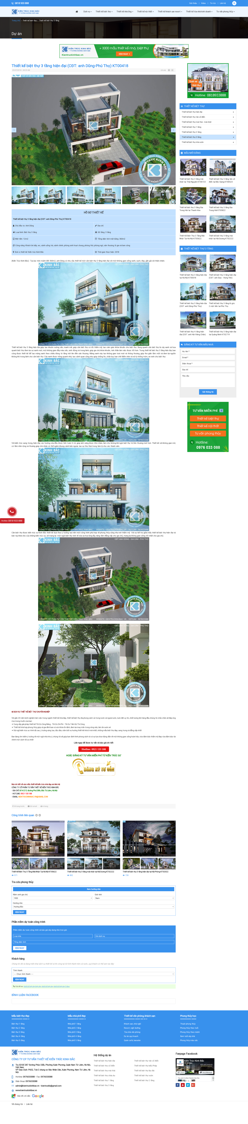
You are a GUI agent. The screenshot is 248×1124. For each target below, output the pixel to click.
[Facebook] (178, 1085)
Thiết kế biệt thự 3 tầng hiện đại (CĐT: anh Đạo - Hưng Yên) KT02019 (222, 276)
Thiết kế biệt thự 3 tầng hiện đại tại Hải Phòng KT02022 (34, 872)
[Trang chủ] (78, 11)
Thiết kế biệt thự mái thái (104, 1070)
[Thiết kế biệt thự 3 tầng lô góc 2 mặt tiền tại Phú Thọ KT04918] (222, 291)
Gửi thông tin (208, 392)
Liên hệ (223, 3)
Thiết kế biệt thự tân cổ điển (193, 117)
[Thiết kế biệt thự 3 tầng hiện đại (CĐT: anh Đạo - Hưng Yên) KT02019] (222, 263)
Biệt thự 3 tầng (18, 1032)
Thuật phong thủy (187, 1024)
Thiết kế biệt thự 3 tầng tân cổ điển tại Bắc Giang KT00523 (222, 180)
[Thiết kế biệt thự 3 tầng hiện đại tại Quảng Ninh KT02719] (222, 320)
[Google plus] (193, 1085)
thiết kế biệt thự (47, 986)
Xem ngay (19, 912)
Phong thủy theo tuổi (189, 1028)
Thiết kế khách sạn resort (169, 11)
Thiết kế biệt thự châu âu (104, 1075)
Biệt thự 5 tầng (18, 1040)
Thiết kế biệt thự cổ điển (104, 1066)
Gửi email (33, 806)
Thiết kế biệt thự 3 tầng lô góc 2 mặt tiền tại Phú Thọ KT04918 (222, 305)
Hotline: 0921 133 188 (94, 749)
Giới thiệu (193, 3)
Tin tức (213, 3)
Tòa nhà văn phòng (132, 1032)
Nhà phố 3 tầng (74, 1032)
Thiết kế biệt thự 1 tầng (191, 127)
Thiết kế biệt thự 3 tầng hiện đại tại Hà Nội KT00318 (193, 276)
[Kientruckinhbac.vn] (26, 11)
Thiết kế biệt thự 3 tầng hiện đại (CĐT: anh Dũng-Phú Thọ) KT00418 (193, 305)
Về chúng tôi (17, 1104)
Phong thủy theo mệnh (190, 1032)
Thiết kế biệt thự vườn (143, 1075)
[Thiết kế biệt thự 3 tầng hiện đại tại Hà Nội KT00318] (193, 263)
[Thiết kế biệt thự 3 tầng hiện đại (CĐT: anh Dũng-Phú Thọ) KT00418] (193, 291)
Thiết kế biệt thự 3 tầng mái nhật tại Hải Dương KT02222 (221, 237)
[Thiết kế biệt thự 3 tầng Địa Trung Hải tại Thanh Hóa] (193, 196)
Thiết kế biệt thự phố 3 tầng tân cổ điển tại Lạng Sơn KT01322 (148, 872)
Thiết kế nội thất (144, 11)
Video (203, 3)
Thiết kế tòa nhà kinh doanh (198, 11)
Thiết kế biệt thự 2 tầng (191, 132)
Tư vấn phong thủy (224, 11)
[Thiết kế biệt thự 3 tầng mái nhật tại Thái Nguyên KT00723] (193, 167)
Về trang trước (19, 806)
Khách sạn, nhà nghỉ (132, 1024)
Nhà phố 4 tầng (74, 1036)
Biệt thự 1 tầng (18, 1024)
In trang (45, 806)
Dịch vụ (86, 11)
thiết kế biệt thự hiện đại (32, 986)
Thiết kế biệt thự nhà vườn (193, 142)
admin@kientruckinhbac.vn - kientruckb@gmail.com (38, 1086)
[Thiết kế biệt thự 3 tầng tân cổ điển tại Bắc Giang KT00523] (222, 167)
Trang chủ (16, 20)
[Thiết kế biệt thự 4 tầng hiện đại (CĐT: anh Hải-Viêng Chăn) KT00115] (193, 320)
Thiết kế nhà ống (124, 11)
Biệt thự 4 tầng (18, 1036)
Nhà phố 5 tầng (74, 1040)
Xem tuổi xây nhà (187, 1036)
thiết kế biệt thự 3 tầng (62, 986)
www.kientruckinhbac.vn (26, 1090)
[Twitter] (188, 1085)
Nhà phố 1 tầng (74, 1024)
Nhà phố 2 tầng (74, 1028)
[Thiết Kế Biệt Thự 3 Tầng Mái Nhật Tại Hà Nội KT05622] (193, 224)
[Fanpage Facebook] (195, 1070)
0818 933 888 (22, 3)
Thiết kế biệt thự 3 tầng (49, 20)
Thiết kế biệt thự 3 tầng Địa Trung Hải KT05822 (220, 208)
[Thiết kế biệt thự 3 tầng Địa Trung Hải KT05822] (222, 196)
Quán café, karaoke (132, 1040)
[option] (94, 130)
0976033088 (29, 1077)
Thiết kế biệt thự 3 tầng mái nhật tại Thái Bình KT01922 (90, 872)
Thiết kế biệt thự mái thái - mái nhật (196, 122)
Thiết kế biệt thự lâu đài (144, 1070)
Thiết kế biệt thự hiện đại (192, 112)
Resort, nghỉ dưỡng (132, 1028)
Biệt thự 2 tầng (18, 1028)
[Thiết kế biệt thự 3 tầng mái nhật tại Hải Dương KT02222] (222, 224)
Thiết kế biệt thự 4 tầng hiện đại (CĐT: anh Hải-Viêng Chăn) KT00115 (193, 333)
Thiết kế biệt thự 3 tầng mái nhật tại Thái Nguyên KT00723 (193, 180)
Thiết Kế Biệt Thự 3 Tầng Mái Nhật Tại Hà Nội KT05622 (192, 237)
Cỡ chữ (163, 70)
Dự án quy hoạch (131, 1036)
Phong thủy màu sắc (189, 1040)
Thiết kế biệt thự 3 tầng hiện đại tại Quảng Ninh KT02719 (222, 333)
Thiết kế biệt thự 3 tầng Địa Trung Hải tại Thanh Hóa (191, 208)
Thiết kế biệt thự (103, 11)
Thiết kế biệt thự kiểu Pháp (145, 1066)
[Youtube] (183, 1085)
